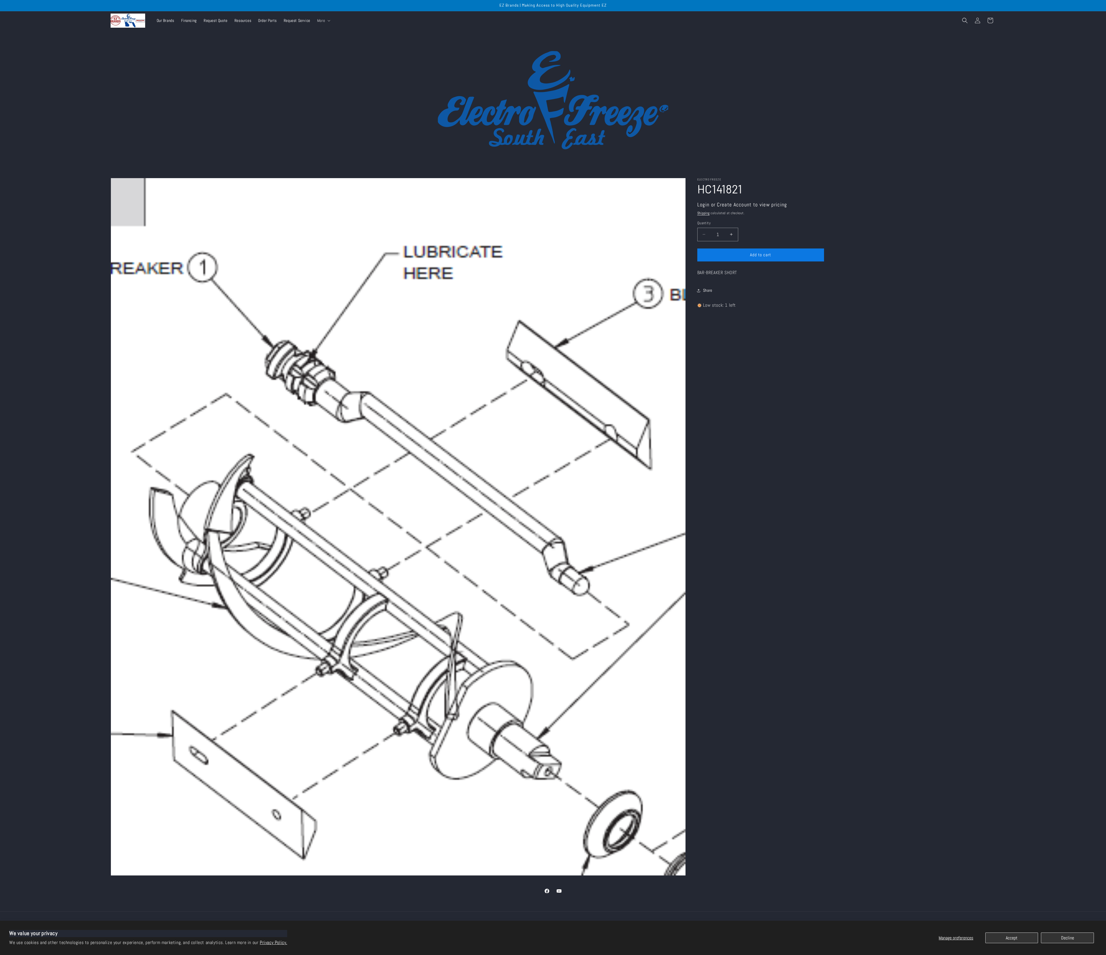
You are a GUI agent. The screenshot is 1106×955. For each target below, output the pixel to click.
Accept (1012, 938)
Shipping (703, 213)
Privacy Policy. (273, 942)
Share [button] (707, 290)
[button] (323, 20)
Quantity (704, 223)
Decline (1067, 938)
